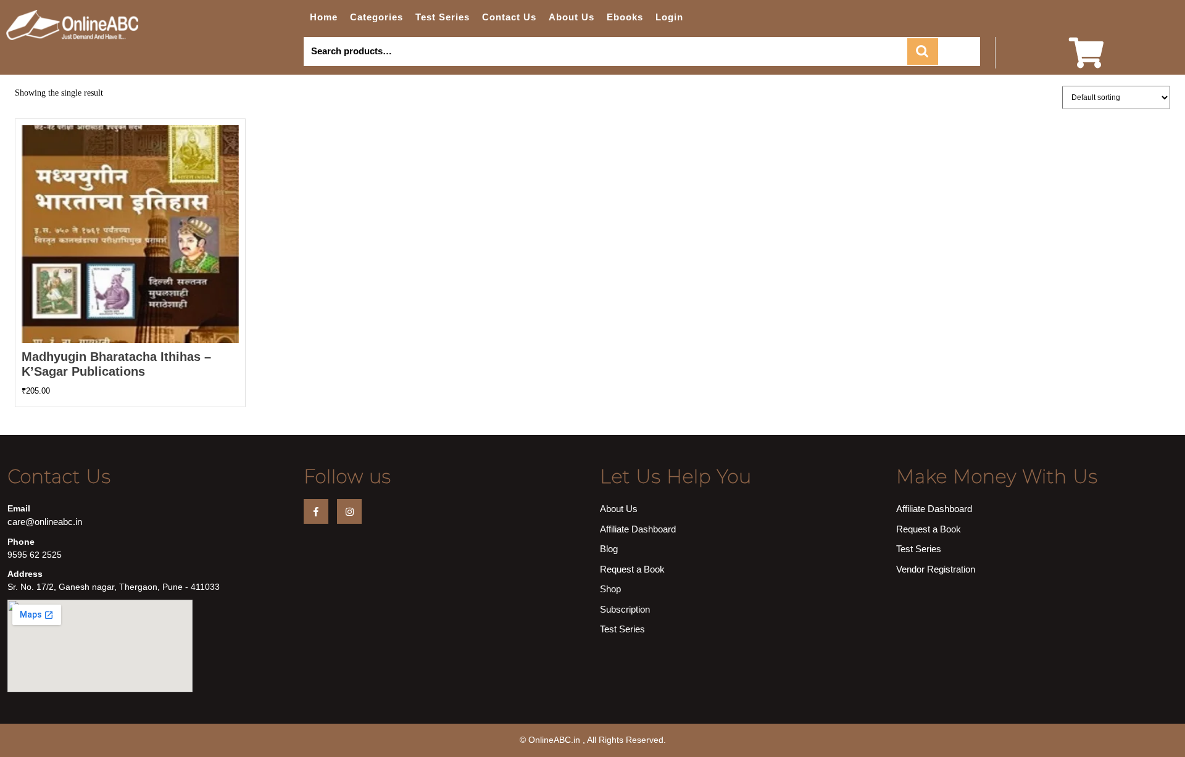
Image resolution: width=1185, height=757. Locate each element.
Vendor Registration (935, 569)
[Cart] (1086, 61)
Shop (610, 589)
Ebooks (625, 17)
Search (922, 51)
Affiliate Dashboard (638, 529)
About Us (571, 17)
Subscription (625, 609)
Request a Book (632, 569)
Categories (376, 17)
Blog (609, 549)
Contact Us (509, 17)
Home (324, 17)
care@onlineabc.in (44, 521)
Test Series (442, 17)
